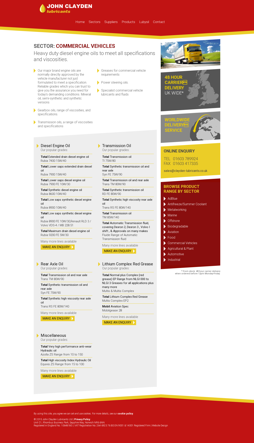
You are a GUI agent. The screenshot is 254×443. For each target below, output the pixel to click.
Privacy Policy (82, 419)
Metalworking (177, 210)
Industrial (174, 260)
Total (44, 157)
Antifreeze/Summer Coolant (187, 204)
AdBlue (172, 198)
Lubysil (144, 22)
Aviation (173, 232)
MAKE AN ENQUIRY (56, 247)
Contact (159, 22)
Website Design (160, 425)
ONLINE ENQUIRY (179, 151)
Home (80, 22)
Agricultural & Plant (180, 248)
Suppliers (111, 22)
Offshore (174, 221)
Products (128, 22)
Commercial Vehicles (182, 243)
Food (171, 237)
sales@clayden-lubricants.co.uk (185, 171)
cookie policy (125, 413)
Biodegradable (178, 226)
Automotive (176, 254)
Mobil (106, 306)
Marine (172, 215)
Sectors (94, 22)
